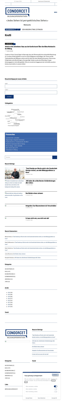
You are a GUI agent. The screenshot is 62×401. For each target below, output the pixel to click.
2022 (9, 300)
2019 (9, 306)
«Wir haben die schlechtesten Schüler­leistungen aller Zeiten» (28, 257)
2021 (9, 302)
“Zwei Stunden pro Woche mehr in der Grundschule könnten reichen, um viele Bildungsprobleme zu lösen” (41, 170)
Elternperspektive (9, 276)
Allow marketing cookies (31, 391)
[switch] (55, 386)
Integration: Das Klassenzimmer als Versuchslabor (41, 206)
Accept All (54, 398)
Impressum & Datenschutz (44, 1)
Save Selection (41, 398)
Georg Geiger (10, 51)
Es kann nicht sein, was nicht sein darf (37, 218)
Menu (55, 12)
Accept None (29, 398)
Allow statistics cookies (31, 389)
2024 (9, 296)
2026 (9, 292)
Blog (6, 271)
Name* (6, 83)
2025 (9, 294)
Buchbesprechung (9, 274)
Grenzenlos (8, 279)
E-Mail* (6, 89)
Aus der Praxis (8, 269)
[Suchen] (54, 157)
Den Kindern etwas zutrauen (32, 29)
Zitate (6, 281)
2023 (9, 298)
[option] (39, 29)
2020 (9, 304)
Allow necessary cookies (32, 386)
